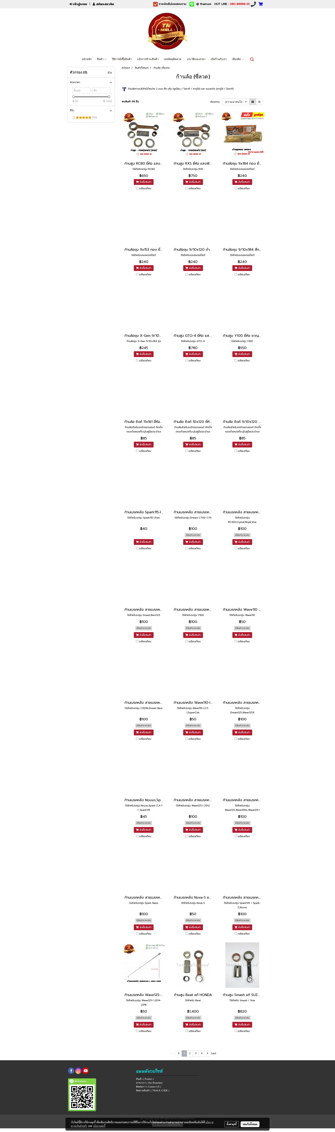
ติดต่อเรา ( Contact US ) (148, 1086)
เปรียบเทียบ (145, 188)
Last (213, 1053)
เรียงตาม (216, 102)
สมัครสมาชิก (104, 4)
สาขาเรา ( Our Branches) (149, 1083)
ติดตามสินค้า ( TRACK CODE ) (152, 1090)
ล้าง (110, 72)
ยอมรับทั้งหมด (250, 1124)
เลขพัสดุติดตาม (172, 59)
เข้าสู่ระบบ (79, 4)
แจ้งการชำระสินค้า (147, 59)
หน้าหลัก (87, 59)
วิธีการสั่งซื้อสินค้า (122, 59)
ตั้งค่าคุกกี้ (232, 1124)
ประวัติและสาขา (196, 59)
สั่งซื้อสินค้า (145, 182)
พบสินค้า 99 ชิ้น (130, 101)
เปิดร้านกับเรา (219, 59)
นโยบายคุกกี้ (99, 1125)
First (172, 1053)
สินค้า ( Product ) (145, 1079)
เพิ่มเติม (236, 59)
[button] (252, 59)
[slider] (73, 96)
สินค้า (100, 59)
